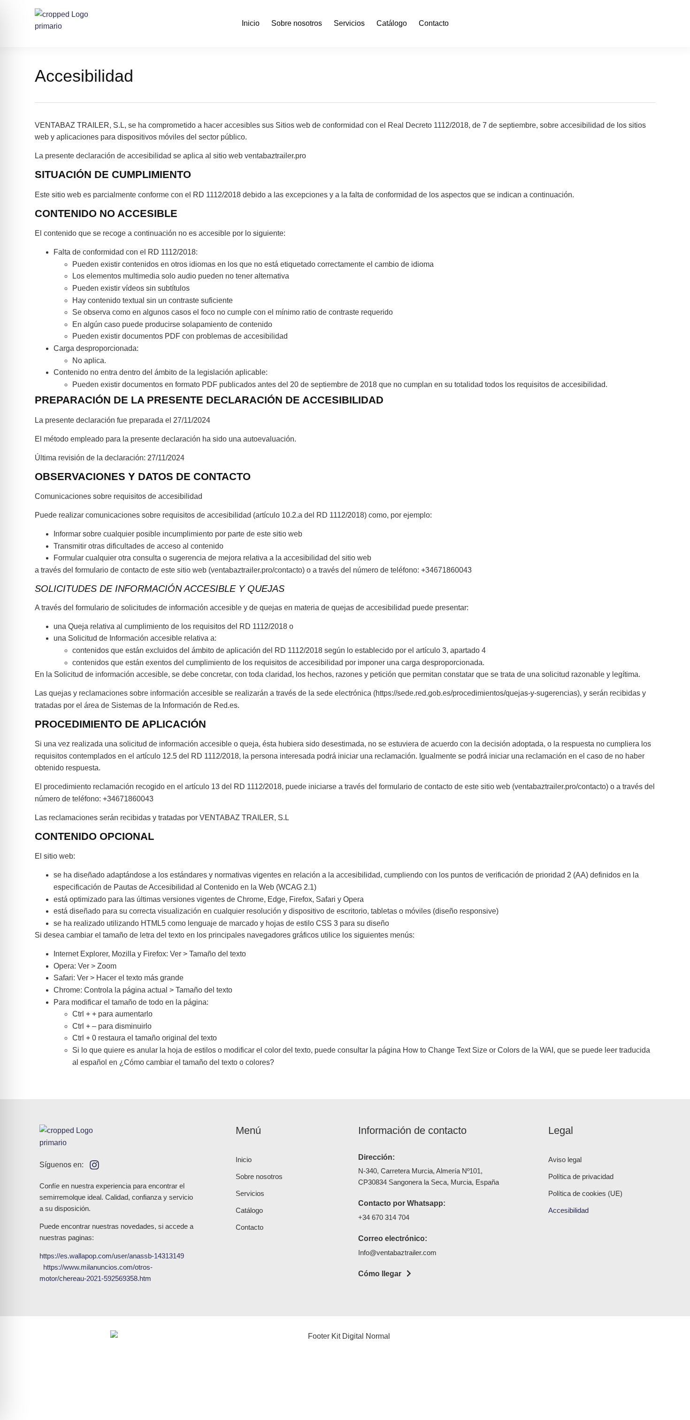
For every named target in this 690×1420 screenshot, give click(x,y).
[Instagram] (94, 1165)
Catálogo (391, 23)
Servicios (349, 23)
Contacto (434, 23)
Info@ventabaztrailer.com (397, 1253)
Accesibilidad (568, 1210)
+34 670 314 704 (383, 1217)
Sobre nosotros (296, 23)
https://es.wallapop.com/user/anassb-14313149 (111, 1256)
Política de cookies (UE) (585, 1193)
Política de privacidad (580, 1176)
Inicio (251, 23)
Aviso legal (565, 1160)
